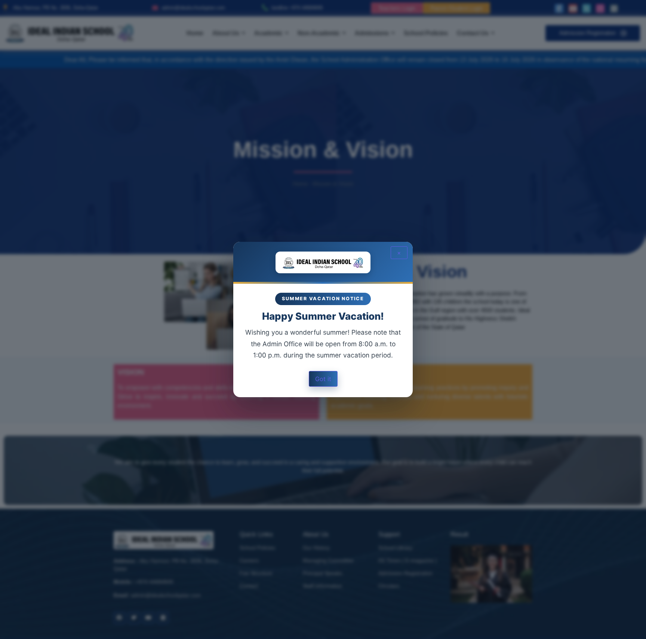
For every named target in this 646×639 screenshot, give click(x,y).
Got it (323, 379)
